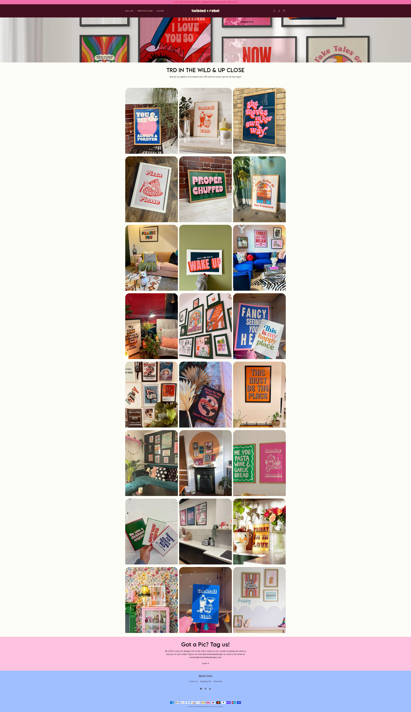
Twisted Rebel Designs (201, 706)
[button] (130, 11)
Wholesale (218, 681)
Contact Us (193, 681)
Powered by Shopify (216, 706)
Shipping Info (205, 681)
